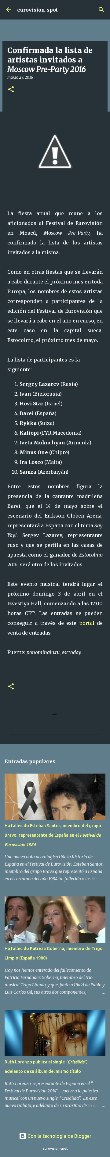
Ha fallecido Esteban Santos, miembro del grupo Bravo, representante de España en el (53, 835)
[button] (11, 90)
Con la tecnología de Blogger (58, 1136)
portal (86, 623)
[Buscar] (101, 9)
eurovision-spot (37, 10)
